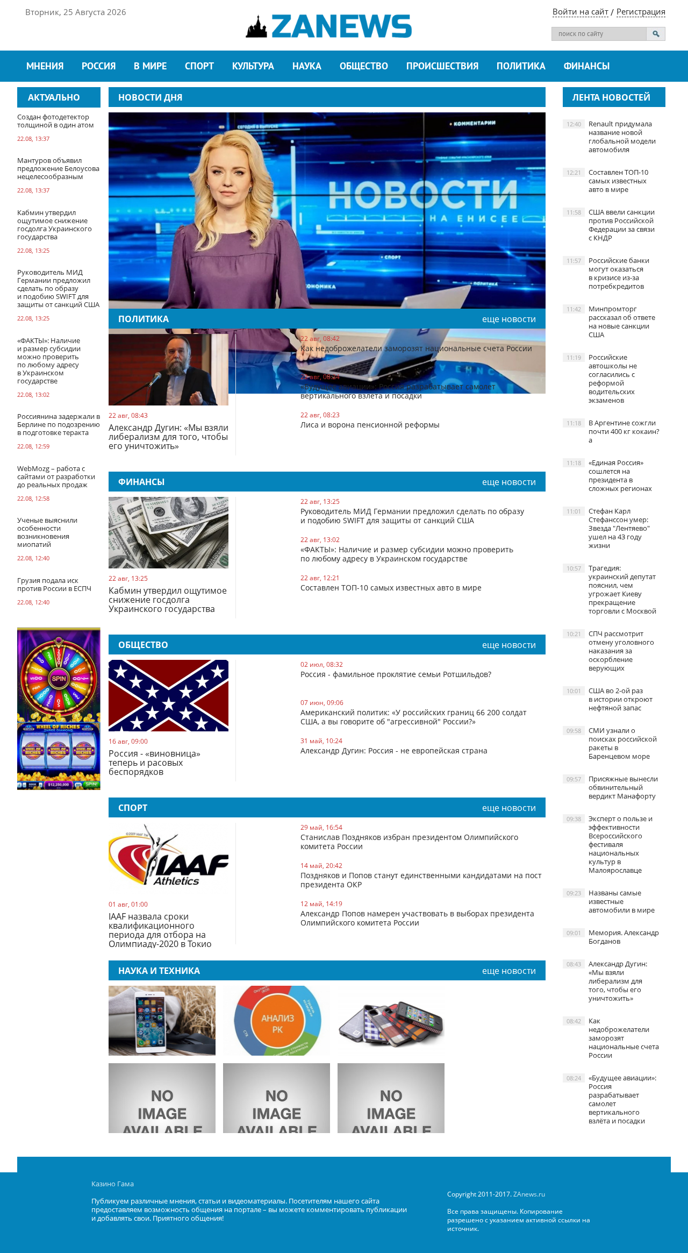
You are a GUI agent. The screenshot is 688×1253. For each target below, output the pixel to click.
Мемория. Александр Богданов (613, 937)
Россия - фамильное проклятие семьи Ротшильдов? (395, 674)
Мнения (44, 67)
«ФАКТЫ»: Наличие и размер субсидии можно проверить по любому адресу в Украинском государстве (406, 554)
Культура (253, 67)
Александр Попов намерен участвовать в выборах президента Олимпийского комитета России (417, 918)
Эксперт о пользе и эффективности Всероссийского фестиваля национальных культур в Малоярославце (610, 844)
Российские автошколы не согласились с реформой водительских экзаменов (602, 378)
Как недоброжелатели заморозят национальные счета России (416, 348)
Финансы (587, 67)
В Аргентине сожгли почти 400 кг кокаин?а (613, 431)
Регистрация (641, 11)
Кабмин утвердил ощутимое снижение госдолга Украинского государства (168, 600)
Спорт (199, 67)
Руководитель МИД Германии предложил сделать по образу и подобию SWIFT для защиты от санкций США (412, 516)
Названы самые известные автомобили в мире (611, 901)
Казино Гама (112, 1183)
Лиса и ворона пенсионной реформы (370, 424)
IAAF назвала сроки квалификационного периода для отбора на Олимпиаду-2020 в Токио (160, 930)
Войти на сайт (580, 11)
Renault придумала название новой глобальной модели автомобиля (611, 136)
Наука (306, 67)
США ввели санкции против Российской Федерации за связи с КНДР (611, 225)
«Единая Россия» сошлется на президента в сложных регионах (609, 475)
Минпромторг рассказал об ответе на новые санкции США (611, 321)
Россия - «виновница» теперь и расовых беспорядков (154, 763)
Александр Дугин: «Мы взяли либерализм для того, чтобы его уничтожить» (168, 437)
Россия (99, 67)
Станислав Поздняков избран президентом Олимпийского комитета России (409, 841)
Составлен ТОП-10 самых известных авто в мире (391, 587)
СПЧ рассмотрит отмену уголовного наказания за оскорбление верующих (610, 651)
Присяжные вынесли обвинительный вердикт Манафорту (612, 787)
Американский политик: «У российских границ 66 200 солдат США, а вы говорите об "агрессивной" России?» (413, 717)
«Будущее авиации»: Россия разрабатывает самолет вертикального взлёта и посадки (398, 391)
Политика (521, 67)
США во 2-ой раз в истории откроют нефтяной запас (610, 699)
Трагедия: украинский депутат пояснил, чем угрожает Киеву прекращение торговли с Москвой (611, 589)
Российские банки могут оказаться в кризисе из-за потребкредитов (608, 273)
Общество (364, 67)
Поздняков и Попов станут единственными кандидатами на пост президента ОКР (421, 880)
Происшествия (442, 67)
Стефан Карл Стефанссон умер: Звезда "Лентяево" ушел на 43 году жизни (608, 528)
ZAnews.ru (529, 1194)
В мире (150, 67)
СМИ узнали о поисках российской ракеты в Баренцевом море (612, 743)
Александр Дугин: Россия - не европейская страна (394, 750)
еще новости (509, 319)
